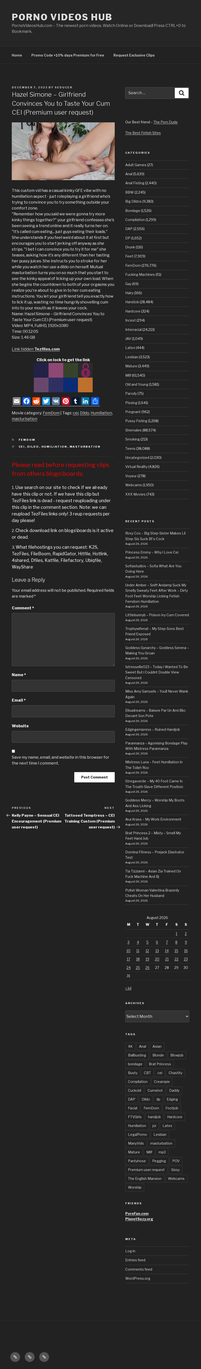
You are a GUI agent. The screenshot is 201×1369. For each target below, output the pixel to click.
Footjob (171, 1108)
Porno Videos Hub (62, 17)
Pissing (131, 403)
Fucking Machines (140, 274)
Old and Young (136, 384)
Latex (130, 348)
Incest (130, 320)
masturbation (24, 419)
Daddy (174, 1090)
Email (19, 700)
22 (176, 959)
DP (127, 238)
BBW (129, 192)
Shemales (133, 430)
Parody (131, 393)
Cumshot (155, 1090)
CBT (147, 1073)
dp (158, 1099)
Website (20, 726)
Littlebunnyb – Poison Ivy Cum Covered (157, 615)
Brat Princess (160, 1064)
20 (157, 959)
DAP (129, 229)
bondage (135, 1064)
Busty (133, 1073)
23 (186, 959)
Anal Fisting (134, 183)
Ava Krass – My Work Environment (153, 819)
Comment (23, 608)
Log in (130, 1251)
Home (17, 55)
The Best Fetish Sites (143, 133)
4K (130, 1046)
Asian (157, 1046)
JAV (128, 338)
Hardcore (132, 311)
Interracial (133, 329)
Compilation (135, 220)
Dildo (84, 413)
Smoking (132, 439)
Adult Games (135, 165)
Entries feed (135, 1260)
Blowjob (176, 1055)
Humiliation (101, 413)
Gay (128, 284)
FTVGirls (135, 1117)
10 (128, 951)
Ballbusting (137, 1055)
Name (19, 675)
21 (167, 959)
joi (154, 1126)
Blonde (158, 1055)
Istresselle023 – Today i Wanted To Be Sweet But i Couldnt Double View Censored (156, 672)
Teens (130, 448)
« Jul (128, 988)
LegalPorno (137, 1134)
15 (176, 951)
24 (128, 967)
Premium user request (146, 1170)
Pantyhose (137, 1161)
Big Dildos (133, 201)
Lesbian (131, 357)
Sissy (175, 1170)
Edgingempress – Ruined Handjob (152, 729)
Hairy (129, 293)
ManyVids (136, 1143)
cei (75, 413)
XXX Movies (135, 494)
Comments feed (138, 1269)
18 (138, 959)
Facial (132, 1108)
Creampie (162, 1081)
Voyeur (131, 476)
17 (128, 959)
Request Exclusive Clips (134, 55)
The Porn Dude (165, 122)
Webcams (133, 485)
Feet (129, 256)
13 (157, 951)
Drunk (130, 247)
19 (147, 959)
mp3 (162, 1152)
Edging (172, 1099)
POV (176, 1161)
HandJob (132, 302)
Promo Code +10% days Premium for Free (67, 55)
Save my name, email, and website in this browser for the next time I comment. (60, 760)
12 (147, 951)
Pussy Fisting (136, 421)
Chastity (175, 1073)
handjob (154, 1117)
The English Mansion (145, 1178)
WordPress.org (137, 1278)
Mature (131, 366)
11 (137, 951)
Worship (134, 1187)
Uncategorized (137, 457)
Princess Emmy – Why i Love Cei (151, 552)
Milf (128, 375)
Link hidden (36, 349)
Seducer (63, 87)
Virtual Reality (136, 466)
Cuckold (134, 1090)
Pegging (159, 1161)
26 (147, 967)
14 (167, 951)
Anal (128, 174)
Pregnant (133, 412)
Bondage (132, 211)
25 (138, 967)
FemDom (51, 413)
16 (186, 951)
